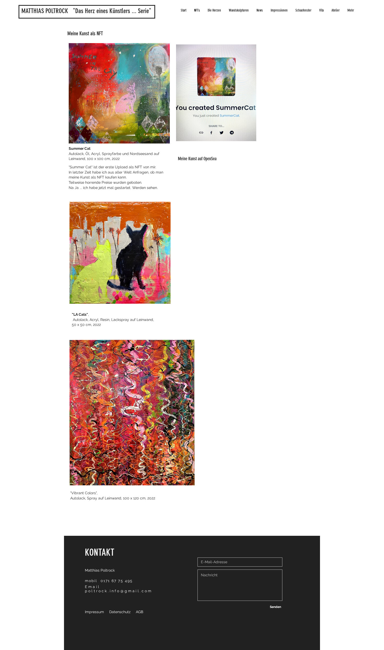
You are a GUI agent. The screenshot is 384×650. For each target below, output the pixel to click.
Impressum (94, 612)
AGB (139, 612)
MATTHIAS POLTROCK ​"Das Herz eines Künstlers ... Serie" (87, 11)
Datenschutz (120, 612)
